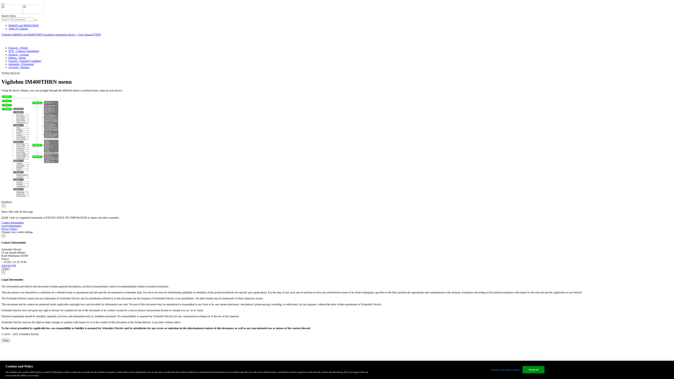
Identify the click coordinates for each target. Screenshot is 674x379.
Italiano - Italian (17, 57)
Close (6, 268)
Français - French (18, 47)
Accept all (533, 369)
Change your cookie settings (505, 369)
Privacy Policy (9, 228)
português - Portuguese (21, 64)
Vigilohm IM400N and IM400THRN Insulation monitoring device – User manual (47, 34)
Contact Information (12, 222)
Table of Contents (18, 28)
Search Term (8, 15)
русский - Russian (18, 67)
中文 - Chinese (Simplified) (23, 51)
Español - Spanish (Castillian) (24, 60)
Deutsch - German (18, 54)
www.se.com (8, 265)
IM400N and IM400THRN (23, 25)
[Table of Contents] (2, 38)
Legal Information (11, 225)
